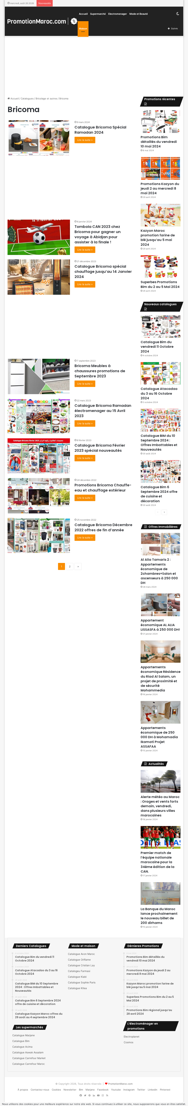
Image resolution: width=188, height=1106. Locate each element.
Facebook (103, 1089)
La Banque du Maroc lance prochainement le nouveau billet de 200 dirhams (159, 916)
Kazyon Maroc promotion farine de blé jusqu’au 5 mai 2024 (158, 237)
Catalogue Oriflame (79, 959)
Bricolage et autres (46, 98)
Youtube (116, 1089)
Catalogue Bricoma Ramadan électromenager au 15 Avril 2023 (103, 410)
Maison (83, 28)
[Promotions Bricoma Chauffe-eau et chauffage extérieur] (39, 495)
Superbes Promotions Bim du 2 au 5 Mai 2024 (160, 284)
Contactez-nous (40, 1089)
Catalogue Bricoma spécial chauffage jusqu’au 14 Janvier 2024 (103, 271)
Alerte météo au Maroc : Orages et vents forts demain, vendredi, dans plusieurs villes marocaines (160, 806)
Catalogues (27, 98)
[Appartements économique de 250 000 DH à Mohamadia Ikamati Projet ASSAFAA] (160, 712)
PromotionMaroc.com (120, 1083)
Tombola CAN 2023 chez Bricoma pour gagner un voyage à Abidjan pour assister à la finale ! (98, 234)
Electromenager (117, 13)
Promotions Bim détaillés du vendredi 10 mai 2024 (159, 142)
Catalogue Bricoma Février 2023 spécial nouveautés (100, 448)
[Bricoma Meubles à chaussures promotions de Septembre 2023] (39, 376)
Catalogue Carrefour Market (29, 1058)
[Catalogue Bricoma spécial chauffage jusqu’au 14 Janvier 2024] (39, 277)
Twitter (141, 1089)
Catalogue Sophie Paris (81, 982)
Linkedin (152, 1089)
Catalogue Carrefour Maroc (28, 1063)
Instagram (129, 1089)
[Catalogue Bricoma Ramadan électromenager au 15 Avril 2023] (39, 416)
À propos (23, 1089)
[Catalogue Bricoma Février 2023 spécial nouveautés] (39, 456)
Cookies (56, 1089)
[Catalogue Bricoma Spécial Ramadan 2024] (39, 138)
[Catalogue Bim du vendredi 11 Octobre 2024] (160, 326)
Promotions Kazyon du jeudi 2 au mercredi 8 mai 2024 (160, 188)
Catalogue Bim (21, 1041)
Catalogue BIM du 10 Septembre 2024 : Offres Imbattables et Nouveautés (159, 442)
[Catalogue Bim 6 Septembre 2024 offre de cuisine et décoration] (160, 471)
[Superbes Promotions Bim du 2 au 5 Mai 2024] (160, 266)
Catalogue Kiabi (77, 976)
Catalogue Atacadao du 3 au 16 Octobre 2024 (159, 393)
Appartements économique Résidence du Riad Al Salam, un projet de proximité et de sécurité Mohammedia (160, 679)
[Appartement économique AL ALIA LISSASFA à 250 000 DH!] (160, 604)
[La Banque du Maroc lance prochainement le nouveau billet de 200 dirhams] (160, 893)
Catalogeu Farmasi (79, 971)
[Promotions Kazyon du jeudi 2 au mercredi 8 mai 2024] (160, 168)
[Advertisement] (94, 65)
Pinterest (165, 1089)
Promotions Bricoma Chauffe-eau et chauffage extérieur (103, 487)
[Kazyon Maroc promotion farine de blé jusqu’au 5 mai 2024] (160, 215)
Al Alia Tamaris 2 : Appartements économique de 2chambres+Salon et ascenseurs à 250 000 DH (159, 571)
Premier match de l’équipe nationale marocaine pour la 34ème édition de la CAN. (157, 862)
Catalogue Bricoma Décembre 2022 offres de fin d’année (103, 527)
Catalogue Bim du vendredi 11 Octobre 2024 (157, 346)
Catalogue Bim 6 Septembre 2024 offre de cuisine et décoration (159, 494)
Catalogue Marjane (23, 1035)
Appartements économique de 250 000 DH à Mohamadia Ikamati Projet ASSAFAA (159, 737)
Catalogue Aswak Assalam (28, 1052)
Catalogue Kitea (77, 988)
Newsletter (70, 1089)
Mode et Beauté (138, 13)
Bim (81, 1089)
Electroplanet (131, 1036)
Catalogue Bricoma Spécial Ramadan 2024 (100, 130)
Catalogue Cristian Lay (81, 965)
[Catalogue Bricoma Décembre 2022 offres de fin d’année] (39, 535)
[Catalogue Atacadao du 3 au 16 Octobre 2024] (160, 373)
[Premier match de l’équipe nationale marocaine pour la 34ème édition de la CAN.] (160, 837)
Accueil (83, 13)
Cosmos (128, 1042)
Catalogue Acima (22, 1046)
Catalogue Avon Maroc (81, 953)
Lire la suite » (85, 139)
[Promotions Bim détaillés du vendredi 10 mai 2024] (160, 121)
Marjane (90, 1089)
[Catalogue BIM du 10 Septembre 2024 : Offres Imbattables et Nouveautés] (160, 420)
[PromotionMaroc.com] (43, 21)
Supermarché (98, 13)
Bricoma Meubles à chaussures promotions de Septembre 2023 (100, 371)
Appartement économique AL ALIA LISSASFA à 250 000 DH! (160, 625)
